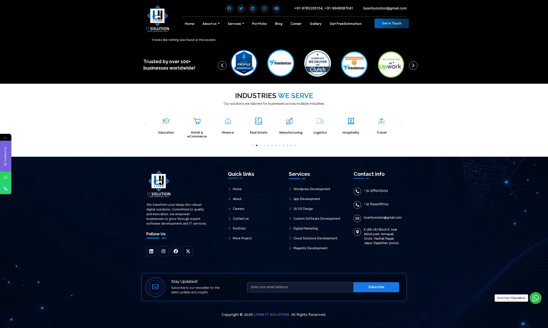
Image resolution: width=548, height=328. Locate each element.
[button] (222, 65)
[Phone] (5, 188)
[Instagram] (163, 251)
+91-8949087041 (339, 8)
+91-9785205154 (308, 8)
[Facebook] (176, 251)
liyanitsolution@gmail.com (385, 8)
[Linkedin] (151, 251)
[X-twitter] (188, 251)
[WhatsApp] (5, 177)
